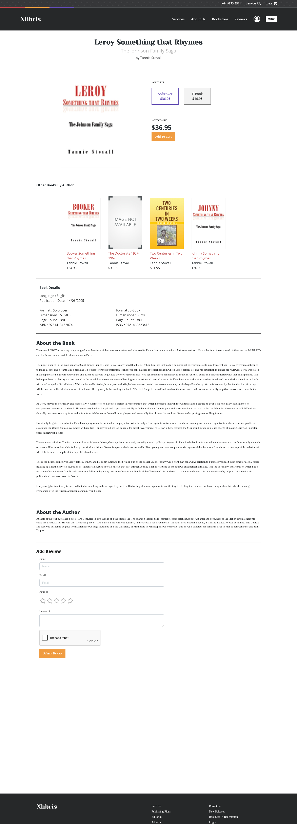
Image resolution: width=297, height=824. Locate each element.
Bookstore (220, 19)
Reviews (241, 19)
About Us (198, 19)
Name (42, 558)
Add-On (156, 822)
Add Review (48, 551)
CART (269, 3)
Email (42, 575)
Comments (45, 610)
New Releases (217, 811)
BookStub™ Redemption (223, 816)
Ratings (43, 591)
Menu (271, 18)
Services (178, 19)
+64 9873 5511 (231, 3)
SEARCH (251, 3)
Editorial (157, 816)
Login (212, 822)
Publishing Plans (161, 811)
